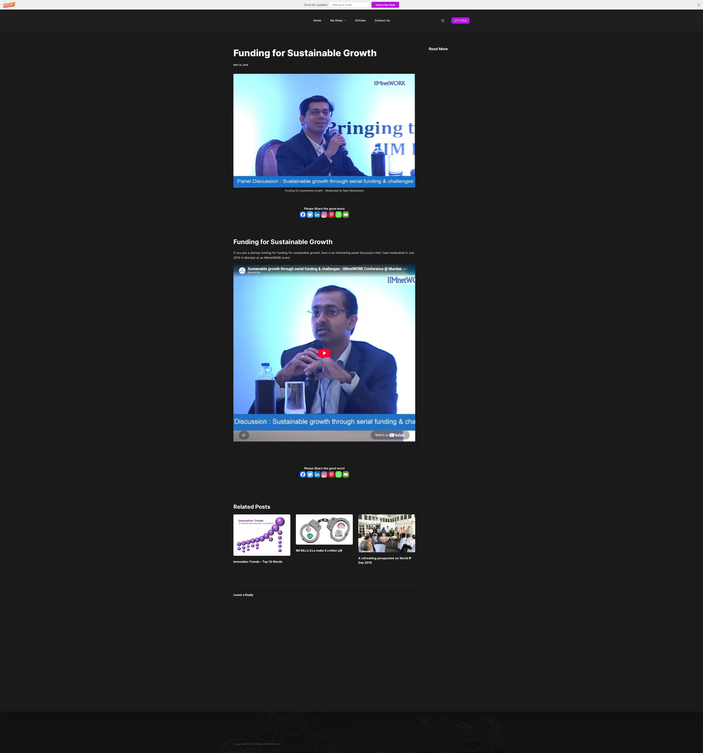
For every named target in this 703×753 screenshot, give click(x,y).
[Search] (442, 20)
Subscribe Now (385, 5)
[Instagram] (324, 214)
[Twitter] (310, 214)
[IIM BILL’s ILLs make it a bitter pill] (324, 529)
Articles (360, 20)
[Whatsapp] (338, 214)
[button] (351, 5)
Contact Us (382, 20)
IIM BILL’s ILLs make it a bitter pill (319, 550)
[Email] (346, 214)
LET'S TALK (460, 20)
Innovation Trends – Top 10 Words (257, 561)
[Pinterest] (331, 214)
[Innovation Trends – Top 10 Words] (261, 535)
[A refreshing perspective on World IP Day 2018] (386, 533)
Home (317, 20)
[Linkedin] (317, 214)
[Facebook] (303, 214)
